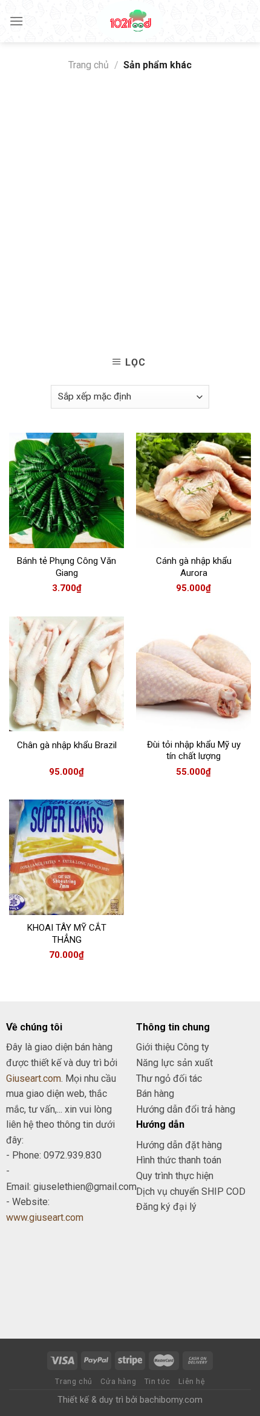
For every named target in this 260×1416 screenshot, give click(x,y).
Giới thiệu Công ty (172, 1047)
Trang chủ (88, 65)
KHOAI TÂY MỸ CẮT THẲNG (66, 933)
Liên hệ (191, 1381)
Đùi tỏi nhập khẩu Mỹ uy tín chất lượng (194, 750)
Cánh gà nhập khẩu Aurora (194, 566)
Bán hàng (155, 1093)
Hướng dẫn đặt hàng (179, 1145)
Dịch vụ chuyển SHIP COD (190, 1191)
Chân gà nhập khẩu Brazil (67, 745)
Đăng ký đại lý (166, 1206)
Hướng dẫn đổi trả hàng (185, 1109)
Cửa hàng (118, 1381)
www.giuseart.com (44, 1217)
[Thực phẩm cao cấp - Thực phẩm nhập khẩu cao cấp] (130, 21)
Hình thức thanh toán (178, 1160)
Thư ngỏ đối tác (169, 1078)
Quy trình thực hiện (174, 1176)
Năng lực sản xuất (174, 1062)
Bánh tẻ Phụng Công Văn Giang (66, 566)
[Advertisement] (130, 209)
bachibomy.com (171, 1400)
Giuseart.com (33, 1078)
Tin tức (158, 1381)
